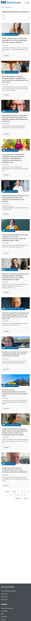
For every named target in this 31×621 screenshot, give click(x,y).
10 (17, 495)
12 (24, 495)
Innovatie (11, 230)
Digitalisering (13, 191)
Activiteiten (4, 611)
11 (21, 495)
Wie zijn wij (4, 599)
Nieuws (3, 619)
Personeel (12, 463)
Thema (3, 15)
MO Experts (4, 593)
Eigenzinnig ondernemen (16, 308)
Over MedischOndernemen (8, 591)
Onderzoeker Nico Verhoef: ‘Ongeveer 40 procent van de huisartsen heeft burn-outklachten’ (15, 470)
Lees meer (6, 55)
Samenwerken (13, 269)
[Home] (11, 2)
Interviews (4, 616)
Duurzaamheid (13, 34)
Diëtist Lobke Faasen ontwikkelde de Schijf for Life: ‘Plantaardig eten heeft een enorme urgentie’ (14, 40)
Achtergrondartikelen (7, 608)
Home (2, 7)
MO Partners (4, 596)
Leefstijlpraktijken (14, 424)
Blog (2, 613)
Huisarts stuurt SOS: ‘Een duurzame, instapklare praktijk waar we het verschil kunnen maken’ (15, 354)
